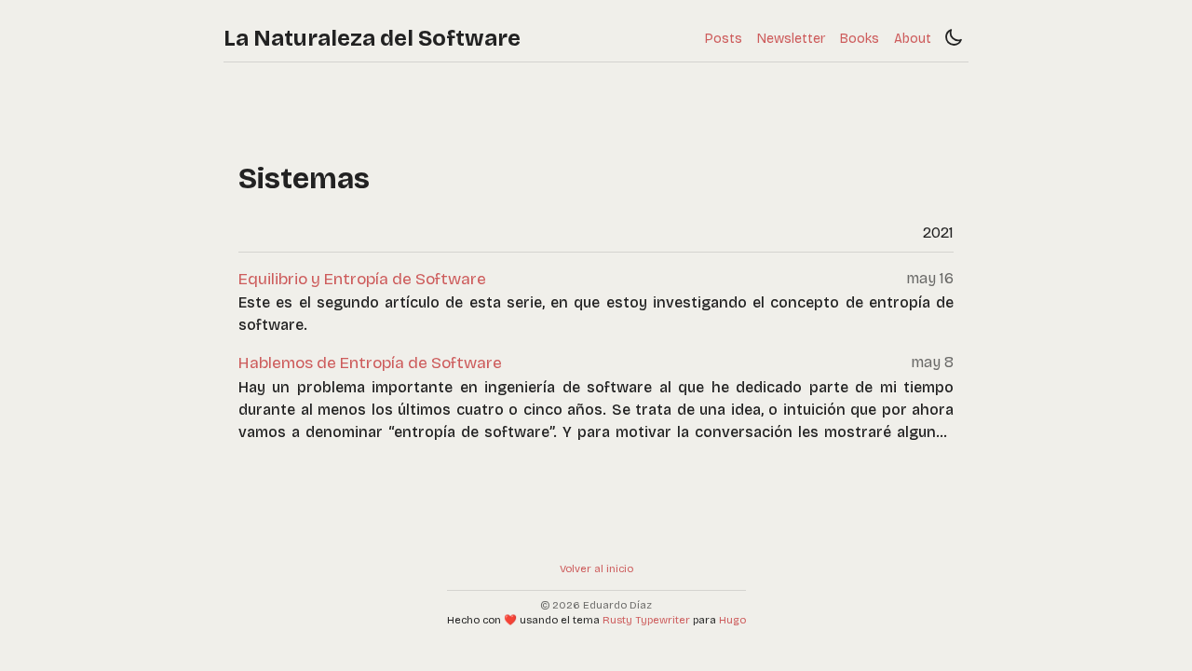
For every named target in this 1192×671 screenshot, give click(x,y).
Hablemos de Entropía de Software (370, 363)
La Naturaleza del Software (372, 38)
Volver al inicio (596, 569)
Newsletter (791, 39)
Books (859, 39)
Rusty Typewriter (646, 620)
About (912, 39)
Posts (723, 39)
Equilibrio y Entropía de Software (362, 279)
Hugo (732, 620)
